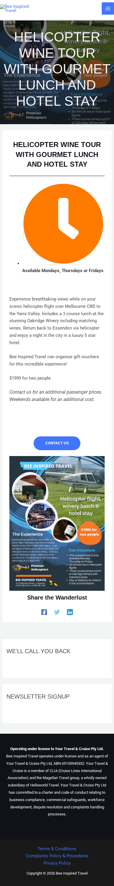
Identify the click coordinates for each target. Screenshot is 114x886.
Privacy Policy (57, 863)
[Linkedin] (70, 612)
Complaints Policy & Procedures (57, 855)
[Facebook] (44, 612)
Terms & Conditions (57, 848)
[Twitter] (57, 612)
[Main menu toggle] (108, 8)
